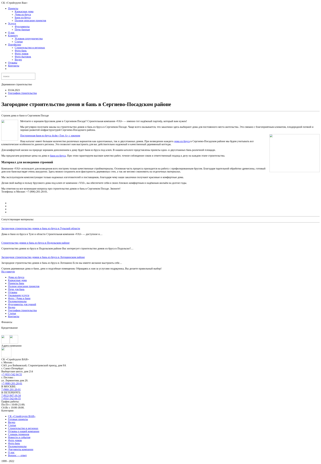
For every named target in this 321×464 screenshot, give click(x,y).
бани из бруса (58, 155)
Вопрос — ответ (17, 455)
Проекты (13, 8)
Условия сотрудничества (29, 38)
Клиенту (13, 35)
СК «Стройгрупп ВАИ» (21, 416)
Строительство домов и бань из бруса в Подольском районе (35, 242)
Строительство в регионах (30, 47)
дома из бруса (182, 141)
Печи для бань (16, 289)
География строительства (22, 93)
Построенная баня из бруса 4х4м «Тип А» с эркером (50, 135)
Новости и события (19, 437)
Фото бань (21, 50)
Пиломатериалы (17, 301)
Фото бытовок (23, 56)
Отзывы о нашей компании (23, 431)
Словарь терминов (18, 434)
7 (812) (11, 395)
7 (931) (11, 398)
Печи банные (22, 29)
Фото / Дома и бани (19, 298)
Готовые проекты (18, 419)
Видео (18, 59)
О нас (11, 32)
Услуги (12, 23)
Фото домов (21, 53)
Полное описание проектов (30, 20)
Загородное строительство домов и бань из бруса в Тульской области (40, 228)
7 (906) (11, 389)
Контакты (13, 65)
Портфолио (14, 44)
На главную (8, 271)
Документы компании (20, 449)
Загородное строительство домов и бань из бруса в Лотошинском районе (43, 257)
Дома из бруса (23, 14)
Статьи (19, 41)
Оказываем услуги (18, 295)
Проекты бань (16, 283)
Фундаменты (22, 26)
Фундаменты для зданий (22, 304)
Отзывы (12, 62)
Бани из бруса (23, 17)
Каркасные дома (24, 11)
